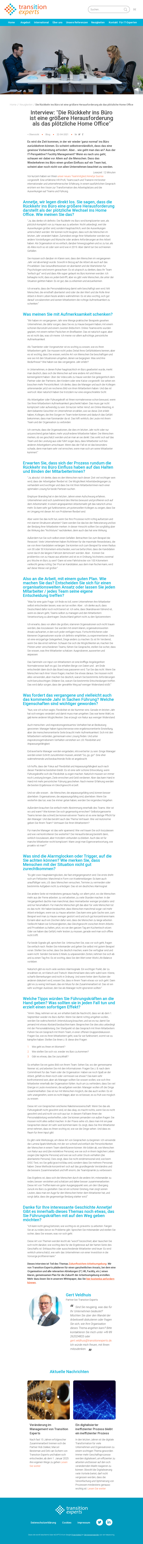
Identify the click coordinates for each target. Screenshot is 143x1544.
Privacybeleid (76, 1535)
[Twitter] (79, 134)
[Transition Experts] (25, 9)
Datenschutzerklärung (43, 1522)
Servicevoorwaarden (91, 1535)
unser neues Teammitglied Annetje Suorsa (80, 176)
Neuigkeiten (98, 22)
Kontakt (113, 22)
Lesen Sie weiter (97, 1488)
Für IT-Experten (128, 22)
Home (11, 22)
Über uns (57, 22)
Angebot (25, 22)
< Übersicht (33, 134)
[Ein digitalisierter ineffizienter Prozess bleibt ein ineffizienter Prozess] (94, 1400)
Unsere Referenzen (77, 22)
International (41, 22)
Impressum (84, 1522)
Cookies (66, 1522)
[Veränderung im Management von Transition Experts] (48, 1400)
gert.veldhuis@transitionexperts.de (91, 1340)
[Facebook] (83, 134)
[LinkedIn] (76, 134)
